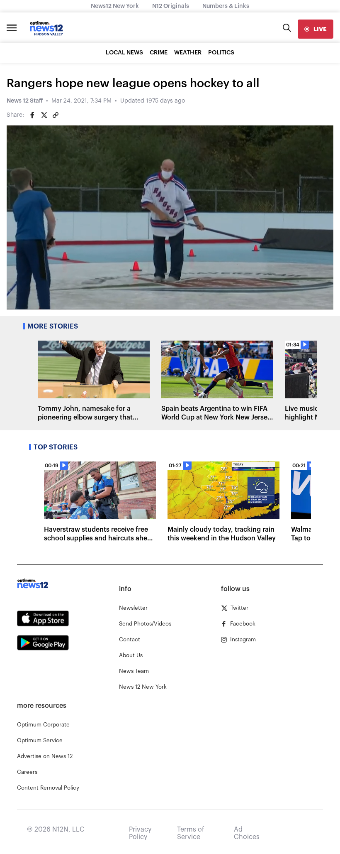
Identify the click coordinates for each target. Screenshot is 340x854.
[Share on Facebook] (32, 115)
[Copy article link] (55, 115)
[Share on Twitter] (44, 115)
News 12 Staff (25, 101)
